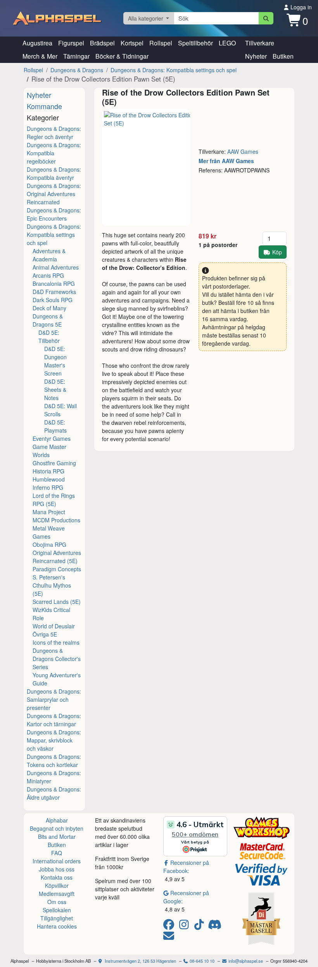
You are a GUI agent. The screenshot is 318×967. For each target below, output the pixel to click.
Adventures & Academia (49, 255)
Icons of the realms (56, 642)
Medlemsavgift (56, 893)
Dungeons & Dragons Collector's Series (57, 659)
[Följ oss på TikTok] (200, 926)
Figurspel (71, 42)
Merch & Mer (39, 56)
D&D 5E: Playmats (55, 426)
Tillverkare (259, 42)
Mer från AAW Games (226, 161)
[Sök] (266, 18)
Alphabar (57, 820)
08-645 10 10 (201, 961)
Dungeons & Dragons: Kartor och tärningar (54, 720)
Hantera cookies (57, 926)
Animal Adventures (56, 267)
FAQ (56, 853)
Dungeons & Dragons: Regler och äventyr (54, 133)
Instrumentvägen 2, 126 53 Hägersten (140, 961)
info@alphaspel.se (245, 961)
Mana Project (49, 512)
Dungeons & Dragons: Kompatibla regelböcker (54, 153)
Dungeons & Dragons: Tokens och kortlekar (54, 761)
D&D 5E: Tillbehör (49, 336)
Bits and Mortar (57, 836)
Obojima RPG (49, 544)
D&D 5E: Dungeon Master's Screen (55, 361)
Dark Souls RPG (53, 300)
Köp (277, 252)
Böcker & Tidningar (122, 56)
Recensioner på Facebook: (186, 867)
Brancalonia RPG (54, 283)
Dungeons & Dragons (76, 70)
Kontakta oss (57, 877)
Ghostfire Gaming (54, 463)
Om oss (56, 902)
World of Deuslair (54, 626)
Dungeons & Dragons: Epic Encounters (54, 214)
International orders (57, 861)
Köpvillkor (57, 885)
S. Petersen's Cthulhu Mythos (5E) (52, 585)
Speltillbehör (195, 42)
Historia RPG (48, 471)
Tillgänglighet (56, 918)
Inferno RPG (48, 487)
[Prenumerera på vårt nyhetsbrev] (168, 937)
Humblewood (49, 479)
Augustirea (37, 42)
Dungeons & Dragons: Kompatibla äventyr (54, 173)
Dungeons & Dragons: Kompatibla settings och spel (174, 70)
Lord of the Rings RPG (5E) (54, 500)
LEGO (227, 42)
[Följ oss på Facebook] (170, 926)
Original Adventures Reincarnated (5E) (57, 557)
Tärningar (76, 56)
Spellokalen (57, 910)
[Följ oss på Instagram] (185, 926)
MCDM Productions (56, 520)
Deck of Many (49, 308)
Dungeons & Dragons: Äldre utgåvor (54, 793)
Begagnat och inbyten (56, 828)
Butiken (283, 56)
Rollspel (160, 42)
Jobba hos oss (56, 869)
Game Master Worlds (49, 451)
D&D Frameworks (54, 292)
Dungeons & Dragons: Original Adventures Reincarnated (54, 194)
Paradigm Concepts (57, 569)
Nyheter (256, 56)
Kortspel (132, 42)
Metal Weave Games (49, 532)
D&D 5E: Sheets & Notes (55, 389)
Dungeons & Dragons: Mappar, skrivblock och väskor (54, 740)
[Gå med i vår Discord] (215, 926)
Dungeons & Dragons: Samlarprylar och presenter (54, 699)
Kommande (44, 106)
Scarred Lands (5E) (57, 601)
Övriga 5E (45, 634)
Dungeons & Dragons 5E (48, 320)
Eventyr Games (52, 438)
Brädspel (102, 42)
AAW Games (242, 151)
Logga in (300, 7)
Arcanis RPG (48, 275)
